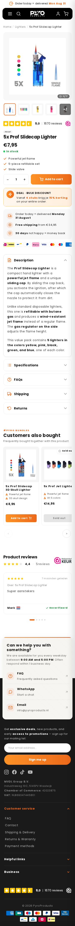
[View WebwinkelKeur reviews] (63, 560)
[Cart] (66, 13)
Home (7, 27)
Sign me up (37, 760)
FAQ (8, 818)
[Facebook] (14, 772)
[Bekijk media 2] (24, 109)
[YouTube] (30, 772)
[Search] (18, 13)
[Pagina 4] (42, 619)
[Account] (58, 13)
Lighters (20, 27)
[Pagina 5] (44, 619)
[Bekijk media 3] (37, 109)
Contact (11, 825)
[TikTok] (22, 772)
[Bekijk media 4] (51, 109)
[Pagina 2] (35, 619)
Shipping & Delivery (20, 832)
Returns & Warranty (20, 839)
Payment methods (19, 846)
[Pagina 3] (39, 619)
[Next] (66, 533)
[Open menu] (10, 13)
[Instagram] (6, 772)
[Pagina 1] (30, 619)
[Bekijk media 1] (10, 109)
